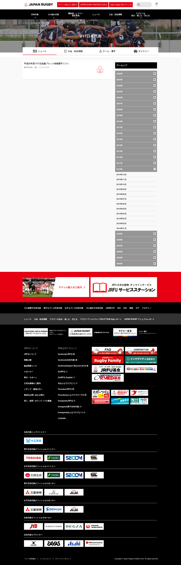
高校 (131, 308)
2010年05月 (121, 208)
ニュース (27, 319)
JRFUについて (30, 354)
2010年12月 (121, 174)
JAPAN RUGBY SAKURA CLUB (92, 4)
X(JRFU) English (65, 377)
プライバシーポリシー (63, 558)
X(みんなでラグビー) (66, 383)
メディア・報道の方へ (33, 389)
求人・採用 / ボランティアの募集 (38, 400)
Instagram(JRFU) (65, 400)
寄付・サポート (30, 377)
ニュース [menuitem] (96, 14)
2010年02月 (121, 223)
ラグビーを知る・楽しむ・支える (64, 319)
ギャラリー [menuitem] (143, 51)
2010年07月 (121, 198)
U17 (137, 308)
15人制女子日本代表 (94, 308)
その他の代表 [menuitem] (53, 14)
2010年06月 (121, 203)
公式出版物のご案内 (32, 383)
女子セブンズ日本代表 (74, 308)
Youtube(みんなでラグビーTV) (71, 394)
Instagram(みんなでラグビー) (70, 412)
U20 (125, 308)
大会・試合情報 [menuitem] (115, 14)
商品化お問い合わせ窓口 (34, 394)
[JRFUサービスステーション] (123, 287)
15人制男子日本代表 (32, 308)
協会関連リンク (30, 365)
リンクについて (45, 558)
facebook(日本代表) (66, 360)
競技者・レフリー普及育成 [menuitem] (75, 14)
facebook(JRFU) (65, 354)
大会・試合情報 (40, 319)
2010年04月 (121, 213)
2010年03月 (121, 218)
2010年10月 (121, 184)
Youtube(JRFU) (65, 389)
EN (157, 6)
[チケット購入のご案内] (56, 287)
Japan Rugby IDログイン (119, 4)
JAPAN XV (110, 308)
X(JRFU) (61, 371)
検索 (138, 4)
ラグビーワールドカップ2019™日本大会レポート (101, 319)
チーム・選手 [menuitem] (109, 51)
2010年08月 (121, 194)
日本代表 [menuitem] (35, 14)
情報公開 (27, 360)
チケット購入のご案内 (67, 4)
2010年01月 (121, 228)
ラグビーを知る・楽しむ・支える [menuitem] (140, 14)
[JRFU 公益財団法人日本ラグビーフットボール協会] (38, 4)
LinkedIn (62, 418)
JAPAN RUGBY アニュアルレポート (139, 319)
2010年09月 (121, 189)
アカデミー (146, 308)
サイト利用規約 (30, 558)
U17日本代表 (35, 23)
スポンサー (28, 371)
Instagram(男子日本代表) (68, 406)
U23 (119, 308)
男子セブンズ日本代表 (53, 308)
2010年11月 (121, 179)
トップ (25, 23)
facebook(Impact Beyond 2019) (72, 365)
